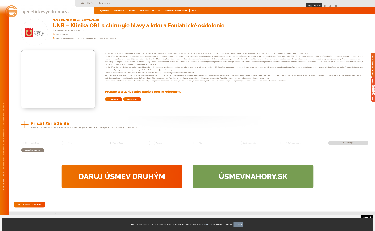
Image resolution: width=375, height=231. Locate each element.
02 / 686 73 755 (61, 34)
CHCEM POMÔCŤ (314, 6)
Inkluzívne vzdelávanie (150, 11)
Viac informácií (206, 224)
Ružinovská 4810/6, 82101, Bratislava (69, 30)
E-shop (132, 11)
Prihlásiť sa (113, 99)
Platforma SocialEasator (176, 11)
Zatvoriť (367, 217)
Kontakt (195, 11)
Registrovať (132, 99)
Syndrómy (104, 11)
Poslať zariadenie (32, 150)
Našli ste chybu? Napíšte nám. (29, 205)
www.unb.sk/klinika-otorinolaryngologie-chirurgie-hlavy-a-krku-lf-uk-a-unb (85, 38)
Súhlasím (238, 224)
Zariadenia (119, 11)
